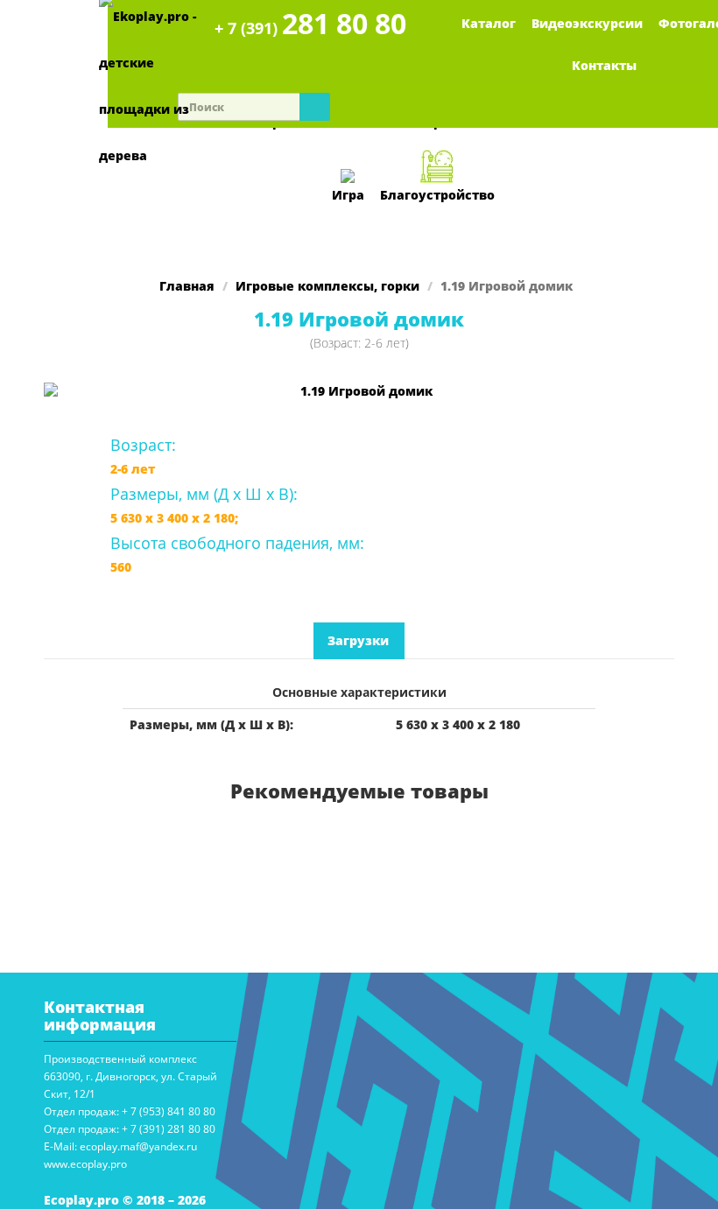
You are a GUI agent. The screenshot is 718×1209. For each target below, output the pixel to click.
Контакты (604, 65)
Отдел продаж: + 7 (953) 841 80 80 (129, 1111)
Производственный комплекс (120, 1058)
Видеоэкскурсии (587, 23)
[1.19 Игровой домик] (359, 391)
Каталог (488, 23)
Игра (348, 194)
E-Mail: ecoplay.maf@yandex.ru (120, 1146)
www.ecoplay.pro (85, 1163)
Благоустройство (437, 194)
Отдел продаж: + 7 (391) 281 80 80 (129, 1128)
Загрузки (358, 640)
